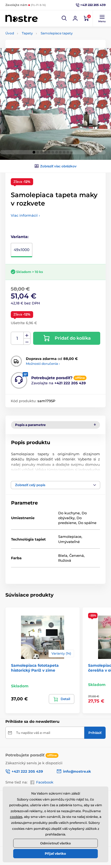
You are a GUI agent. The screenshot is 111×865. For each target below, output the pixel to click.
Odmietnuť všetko (55, 843)
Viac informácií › (25, 215)
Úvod (9, 33)
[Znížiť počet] (27, 341)
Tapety (27, 33)
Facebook (44, 782)
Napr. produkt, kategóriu (40, 41)
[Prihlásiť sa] (75, 18)
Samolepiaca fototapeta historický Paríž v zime (35, 668)
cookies (16, 817)
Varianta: (20, 236)
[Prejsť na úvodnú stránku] (21, 18)
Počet (17, 338)
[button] (64, 18)
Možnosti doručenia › (43, 364)
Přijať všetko (55, 853)
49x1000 (21, 249)
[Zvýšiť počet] (27, 335)
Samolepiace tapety (57, 33)
